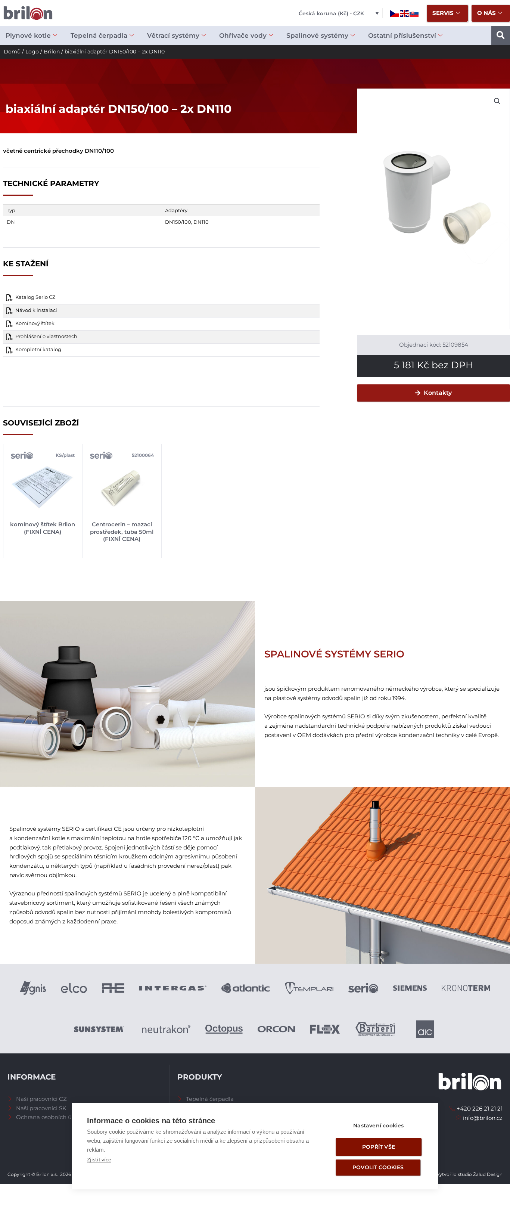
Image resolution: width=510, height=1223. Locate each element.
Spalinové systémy (317, 35)
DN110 (201, 222)
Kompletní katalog (38, 349)
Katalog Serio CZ (35, 297)
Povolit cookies (378, 1167)
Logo (32, 51)
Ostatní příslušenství (402, 35)
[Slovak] (414, 12)
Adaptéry (176, 210)
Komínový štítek (35, 323)
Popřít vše (378, 1147)
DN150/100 (178, 222)
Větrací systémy (173, 35)
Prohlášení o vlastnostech (46, 336)
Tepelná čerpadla (99, 35)
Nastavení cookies (378, 1125)
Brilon (52, 51)
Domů (12, 51)
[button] (500, 35)
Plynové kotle (28, 35)
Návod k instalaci (36, 310)
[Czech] (395, 12)
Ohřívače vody (243, 35)
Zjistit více (99, 1159)
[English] (405, 12)
